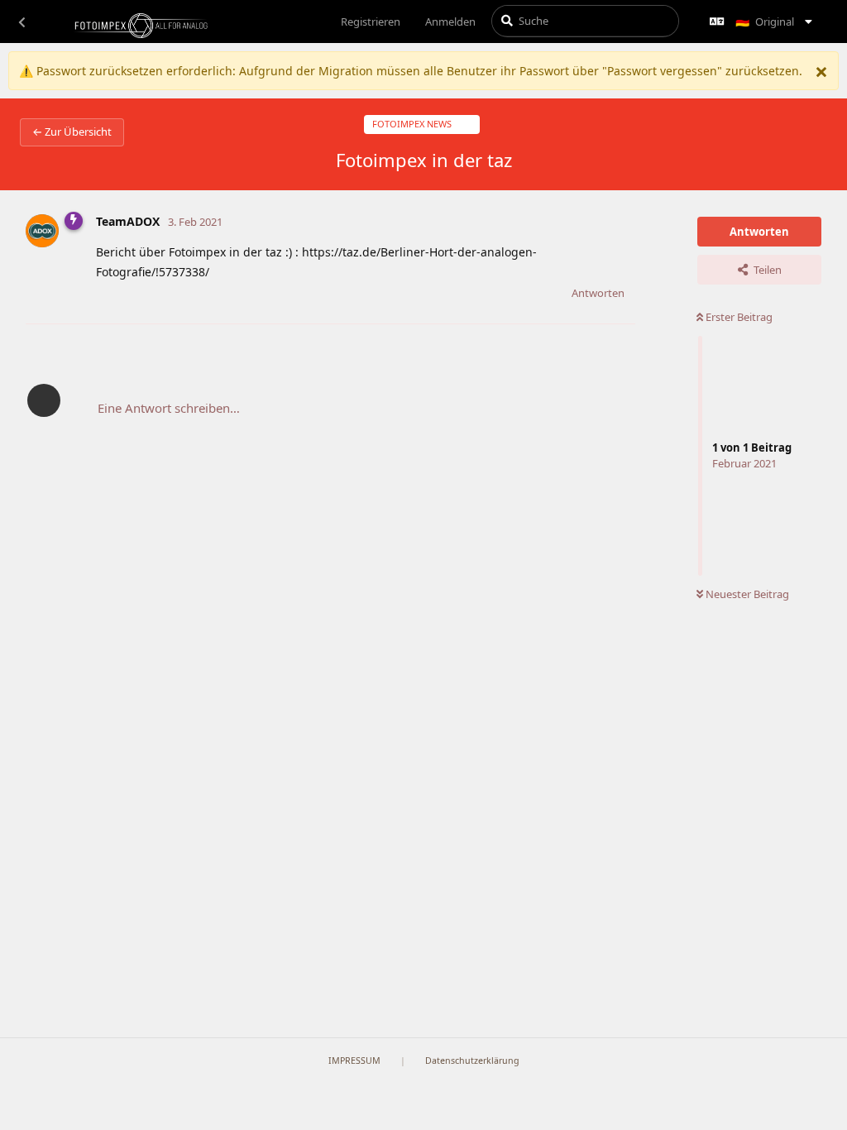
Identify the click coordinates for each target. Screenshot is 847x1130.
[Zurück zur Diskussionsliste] (21, 21)
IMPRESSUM (354, 1060)
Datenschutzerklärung (472, 1060)
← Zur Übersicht (72, 131)
